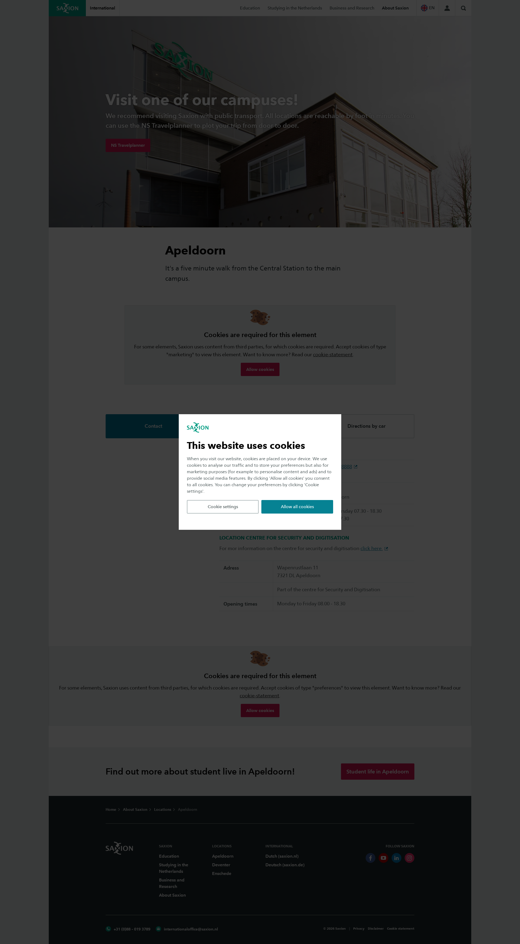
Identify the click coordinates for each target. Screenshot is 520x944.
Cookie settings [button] (223, 506)
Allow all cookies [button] (297, 506)
